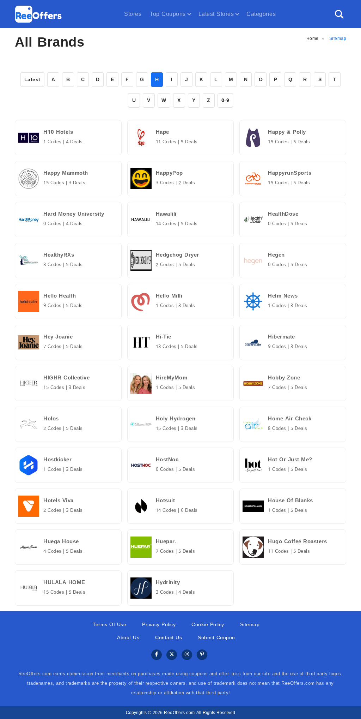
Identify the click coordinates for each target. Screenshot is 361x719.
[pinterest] (202, 655)
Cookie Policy (207, 624)
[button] (339, 14)
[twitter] (171, 655)
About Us (128, 637)
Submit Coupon (216, 637)
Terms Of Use (109, 624)
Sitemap (250, 624)
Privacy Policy (159, 624)
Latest (32, 79)
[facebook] (156, 655)
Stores (132, 13)
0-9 (225, 100)
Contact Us (168, 637)
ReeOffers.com (179, 713)
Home (312, 38)
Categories (261, 13)
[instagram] (187, 655)
